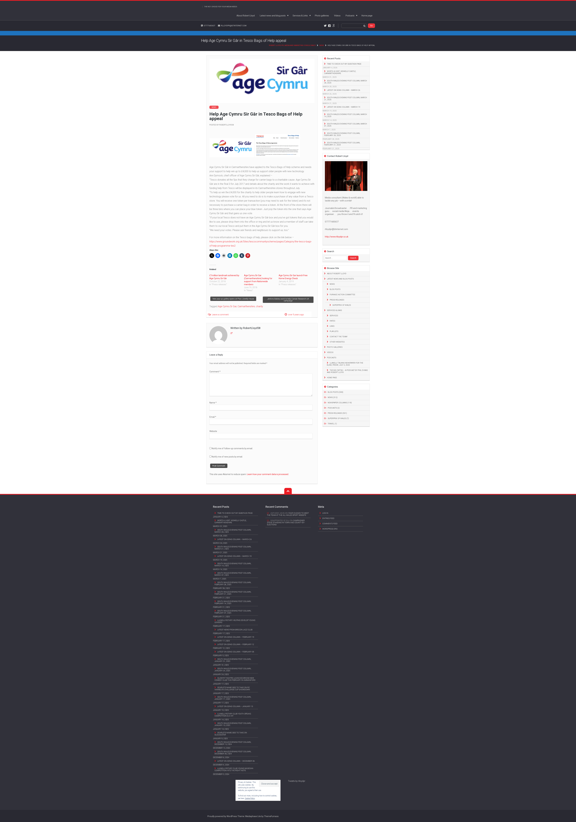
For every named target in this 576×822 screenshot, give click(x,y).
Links (332, 326)
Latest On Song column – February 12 (235, 644)
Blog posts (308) (335, 392)
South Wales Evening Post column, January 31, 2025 (232, 660)
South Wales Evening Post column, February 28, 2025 (342, 134)
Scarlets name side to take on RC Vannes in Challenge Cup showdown (232, 688)
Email (212, 417)
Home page (367, 15)
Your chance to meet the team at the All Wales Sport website (288, 514)
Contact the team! (338, 337)
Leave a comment (220, 314)
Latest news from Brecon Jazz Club (234, 630)
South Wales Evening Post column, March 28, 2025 (345, 82)
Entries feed (328, 518)
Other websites (337, 342)
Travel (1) (332, 424)
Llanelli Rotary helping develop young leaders (234, 621)
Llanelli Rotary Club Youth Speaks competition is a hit (232, 715)
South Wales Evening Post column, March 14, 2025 (345, 115)
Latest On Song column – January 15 (235, 706)
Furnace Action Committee (342, 295)
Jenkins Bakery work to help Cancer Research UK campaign (288, 300)
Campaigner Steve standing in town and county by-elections (286, 522)
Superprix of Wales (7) (338, 418)
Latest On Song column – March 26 (343, 90)
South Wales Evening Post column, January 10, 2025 (232, 724)
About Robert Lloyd (246, 15)
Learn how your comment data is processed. (268, 474)
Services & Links (300, 15)
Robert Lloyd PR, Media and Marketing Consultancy (292, 45)
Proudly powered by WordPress (222, 816)
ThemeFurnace (271, 816)
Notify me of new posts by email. (227, 456)
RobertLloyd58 (226, 125)
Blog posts (335, 289)
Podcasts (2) (334, 408)
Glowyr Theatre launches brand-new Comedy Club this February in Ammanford (234, 679)
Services (334, 316)
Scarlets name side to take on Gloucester (230, 734)
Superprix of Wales (341, 305)
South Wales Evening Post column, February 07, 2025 (232, 612)
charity (259, 306)
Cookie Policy (250, 798)
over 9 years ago (296, 314)
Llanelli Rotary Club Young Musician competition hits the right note (233, 769)
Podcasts (350, 15)
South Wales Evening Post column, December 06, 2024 (232, 753)
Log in (325, 513)
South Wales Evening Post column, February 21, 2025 (342, 144)
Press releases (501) (337, 413)
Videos (337, 15)
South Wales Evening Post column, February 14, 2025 (232, 602)
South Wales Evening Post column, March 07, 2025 (345, 125)
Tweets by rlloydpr (296, 781)
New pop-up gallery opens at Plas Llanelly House (233, 299)
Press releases (337, 300)
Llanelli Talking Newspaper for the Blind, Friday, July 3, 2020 (345, 364)
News (321, 45)
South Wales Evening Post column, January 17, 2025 (232, 698)
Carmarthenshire (246, 306)
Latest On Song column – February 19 (235, 637)
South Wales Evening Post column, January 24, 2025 (232, 670)
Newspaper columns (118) (340, 403)
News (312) (333, 397)
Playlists (334, 331)
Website (213, 431)
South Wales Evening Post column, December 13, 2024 (232, 743)
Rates (332, 321)
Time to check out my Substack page (344, 64)
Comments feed (330, 524)
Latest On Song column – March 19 (343, 107)
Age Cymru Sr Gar (227, 306)
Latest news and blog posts (273, 15)
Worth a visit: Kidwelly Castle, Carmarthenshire (340, 72)
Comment (214, 371)
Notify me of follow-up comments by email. (232, 448)
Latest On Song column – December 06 (236, 761)
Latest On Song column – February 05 (235, 652)
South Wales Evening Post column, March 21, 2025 (345, 99)
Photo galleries (322, 15)
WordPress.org (330, 529)
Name (213, 402)
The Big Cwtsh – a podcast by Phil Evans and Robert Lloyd (347, 371)
